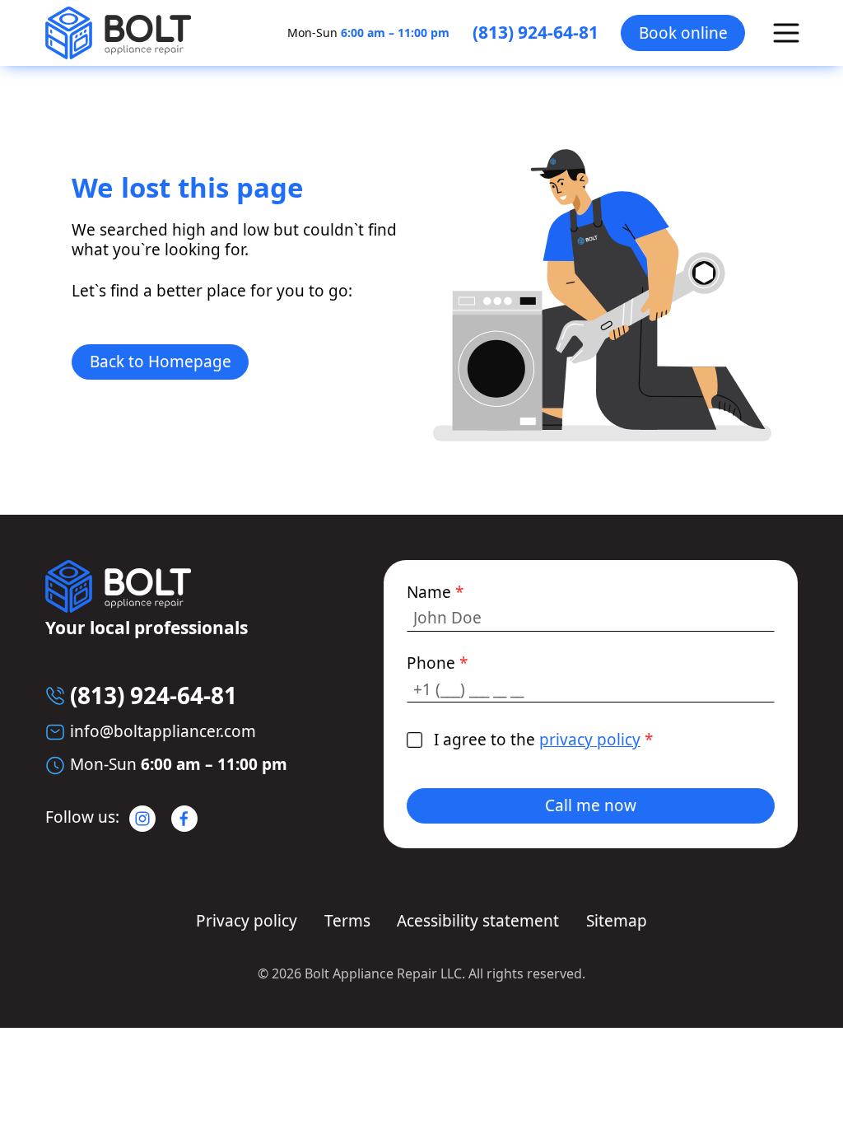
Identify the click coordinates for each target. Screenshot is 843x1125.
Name (435, 592)
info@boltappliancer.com (163, 731)
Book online (683, 33)
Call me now (590, 805)
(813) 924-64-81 (535, 32)
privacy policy (589, 739)
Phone (437, 663)
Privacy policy (246, 920)
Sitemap (616, 920)
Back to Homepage (160, 361)
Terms (347, 920)
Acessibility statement (478, 920)
